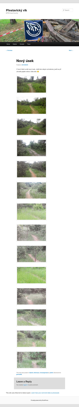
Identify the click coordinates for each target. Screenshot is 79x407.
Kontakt (22, 44)
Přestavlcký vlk (16, 10)
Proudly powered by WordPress (39, 400)
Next (71, 50)
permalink (19, 374)
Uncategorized (44, 372)
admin (51, 372)
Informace (36, 372)
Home (8, 44)
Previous (9, 50)
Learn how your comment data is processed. (45, 393)
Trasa (28, 44)
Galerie (15, 44)
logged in (25, 385)
